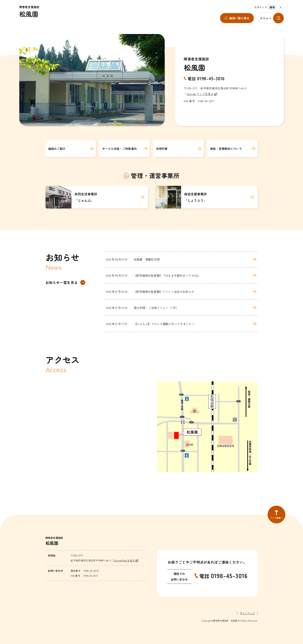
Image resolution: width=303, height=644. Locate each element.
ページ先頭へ (276, 517)
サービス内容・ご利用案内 (119, 148)
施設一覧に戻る (239, 18)
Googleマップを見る (200, 94)
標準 (272, 7)
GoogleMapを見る (124, 560)
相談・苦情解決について (226, 148)
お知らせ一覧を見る (61, 282)
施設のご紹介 (57, 148)
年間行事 (162, 148)
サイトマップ (247, 613)
